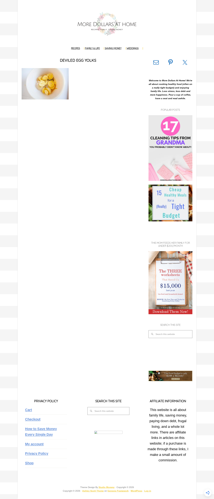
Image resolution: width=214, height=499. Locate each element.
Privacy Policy (36, 453)
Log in (147, 491)
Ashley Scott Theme (93, 491)
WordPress (136, 491)
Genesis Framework (118, 491)
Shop (29, 463)
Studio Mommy (107, 487)
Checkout (32, 419)
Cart (28, 410)
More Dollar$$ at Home (107, 23)
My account (34, 444)
